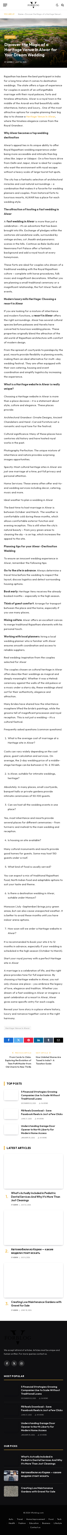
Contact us (35, 1527)
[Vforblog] (33, 5)
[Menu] (5, 5)
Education (34, 1523)
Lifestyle (58, 1523)
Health (12, 1523)
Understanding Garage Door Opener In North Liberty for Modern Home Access (38, 1129)
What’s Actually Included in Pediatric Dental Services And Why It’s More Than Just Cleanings (35, 1196)
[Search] (62, 5)
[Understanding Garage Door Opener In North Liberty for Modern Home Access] (11, 1129)
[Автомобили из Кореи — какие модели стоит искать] (33, 1227)
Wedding (10, 37)
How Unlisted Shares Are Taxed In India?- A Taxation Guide (48, 1060)
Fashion (22, 1523)
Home (20, 14)
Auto (11, 1519)
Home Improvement (35, 1519)
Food (51, 1519)
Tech (59, 1519)
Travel (20, 1519)
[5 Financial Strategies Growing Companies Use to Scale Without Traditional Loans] (11, 1095)
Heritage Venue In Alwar (40, 116)
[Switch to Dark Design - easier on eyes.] (57, 5)
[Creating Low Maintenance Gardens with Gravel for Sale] (33, 1280)
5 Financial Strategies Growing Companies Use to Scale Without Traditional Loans (40, 1095)
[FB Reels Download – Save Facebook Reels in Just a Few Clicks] (11, 1114)
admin (9, 62)
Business (46, 1523)
